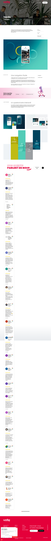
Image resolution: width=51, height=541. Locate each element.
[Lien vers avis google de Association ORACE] (6, 189)
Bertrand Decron (9, 476)
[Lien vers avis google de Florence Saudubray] (6, 288)
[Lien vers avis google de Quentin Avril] (6, 463)
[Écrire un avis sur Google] (43, 168)
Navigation (39, 75)
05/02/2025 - (10, 239)
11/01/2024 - (10, 384)
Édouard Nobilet (9, 412)
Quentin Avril (9, 462)
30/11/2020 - (10, 431)
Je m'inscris (41, 530)
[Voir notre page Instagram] (47, 528)
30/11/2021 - (10, 478)
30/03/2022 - (10, 397)
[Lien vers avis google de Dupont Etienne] (6, 176)
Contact (45, 2)
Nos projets (39, 2)
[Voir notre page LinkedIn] (47, 526)
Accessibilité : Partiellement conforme (19, 538)
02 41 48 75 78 (45, 0)
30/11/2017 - (10, 464)
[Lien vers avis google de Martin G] (6, 489)
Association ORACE (10, 188)
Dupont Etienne (9, 174)
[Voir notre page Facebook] (47, 525)
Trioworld (38, 36)
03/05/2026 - (9, 208)
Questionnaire (40, 77)
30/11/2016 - (10, 413)
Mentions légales (25, 529)
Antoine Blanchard (10, 429)
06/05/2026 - (10, 176)
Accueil (4, 5)
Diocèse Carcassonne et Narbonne (8, 205)
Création (26, 2)
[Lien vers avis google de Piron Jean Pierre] (6, 397)
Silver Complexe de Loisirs (9, 237)
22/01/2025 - (10, 370)
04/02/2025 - (10, 254)
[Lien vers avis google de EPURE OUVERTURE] (6, 270)
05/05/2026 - (10, 189)
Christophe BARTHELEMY (10, 338)
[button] (22, 511)
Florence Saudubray (10, 287)
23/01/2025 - (10, 322)
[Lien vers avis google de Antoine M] (6, 384)
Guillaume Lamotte (10, 355)
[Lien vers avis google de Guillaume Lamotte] (6, 356)
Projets (6, 5)
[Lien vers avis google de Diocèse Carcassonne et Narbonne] (6, 206)
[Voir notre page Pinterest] (47, 529)
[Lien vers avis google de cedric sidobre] (6, 370)
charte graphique (21, 78)
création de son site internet (17, 31)
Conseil (20, 2)
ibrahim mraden (9, 321)
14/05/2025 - (10, 224)
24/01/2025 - (10, 288)
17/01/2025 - (10, 271)
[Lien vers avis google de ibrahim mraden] (6, 322)
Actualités (38, 0)
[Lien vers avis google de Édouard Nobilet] (6, 413)
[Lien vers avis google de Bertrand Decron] (6, 478)
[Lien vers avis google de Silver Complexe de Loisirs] (6, 238)
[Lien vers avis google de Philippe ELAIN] (6, 224)
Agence (16, 525)
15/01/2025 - (10, 357)
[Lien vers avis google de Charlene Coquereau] (6, 500)
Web (32, 2)
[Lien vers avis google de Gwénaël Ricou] (6, 305)
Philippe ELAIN (9, 222)
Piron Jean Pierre (10, 396)
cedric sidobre (9, 368)
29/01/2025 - (10, 339)
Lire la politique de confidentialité (5, 534)
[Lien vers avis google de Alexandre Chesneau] (6, 253)
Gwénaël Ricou (9, 304)
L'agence (32, 0)
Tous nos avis (37, 168)
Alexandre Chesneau (10, 252)
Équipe (23, 525)
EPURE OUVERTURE (10, 269)
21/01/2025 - (10, 305)
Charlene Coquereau (10, 499)
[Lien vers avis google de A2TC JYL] (6, 446)
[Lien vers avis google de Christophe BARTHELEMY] (6, 339)
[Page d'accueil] (6, 2)
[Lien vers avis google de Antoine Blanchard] (6, 430)
